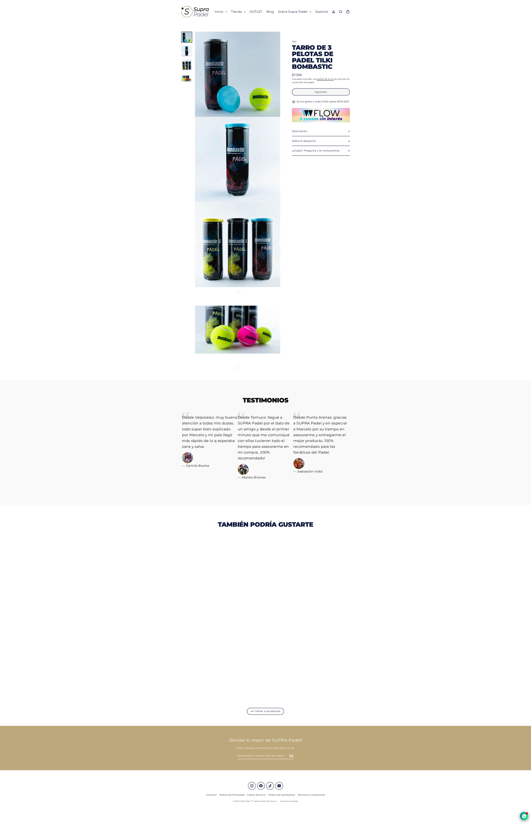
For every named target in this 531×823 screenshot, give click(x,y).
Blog (270, 12)
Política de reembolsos (281, 795)
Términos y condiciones (311, 795)
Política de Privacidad (232, 795)
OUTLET (256, 12)
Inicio (219, 12)
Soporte (321, 12)
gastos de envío (325, 79)
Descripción (299, 131)
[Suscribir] (291, 756)
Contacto (211, 795)
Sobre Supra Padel (293, 12)
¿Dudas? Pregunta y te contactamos (316, 150)
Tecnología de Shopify (289, 801)
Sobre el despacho (304, 140)
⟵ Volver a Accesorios (265, 711)
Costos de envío (256, 795)
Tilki (294, 41)
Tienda (237, 12)
